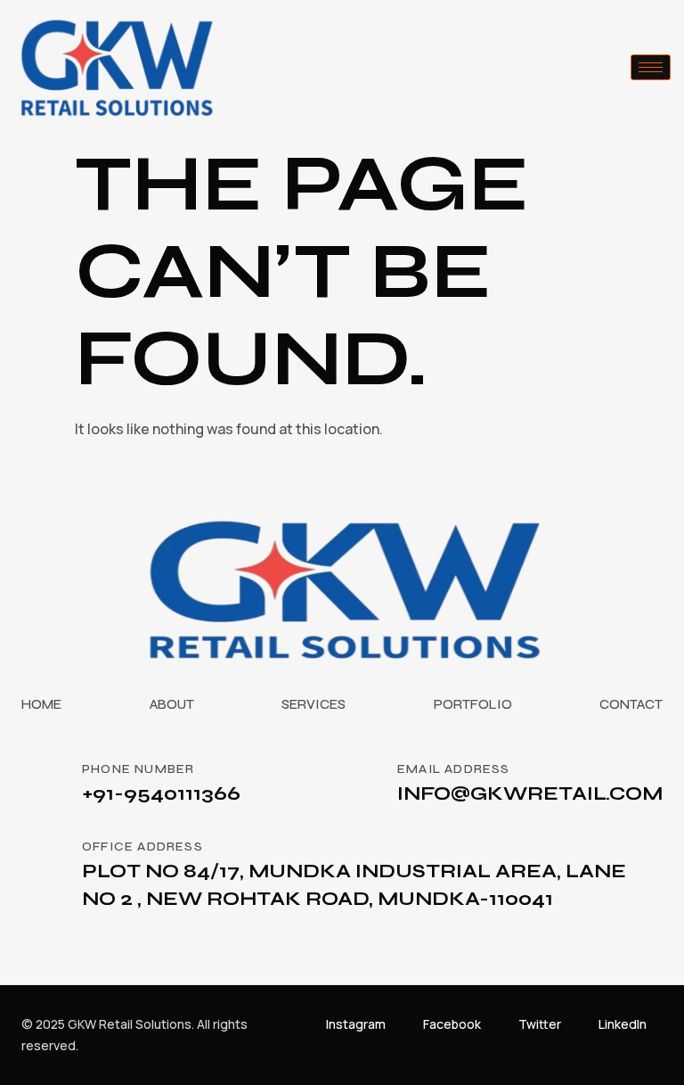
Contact (631, 704)
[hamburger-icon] (651, 67)
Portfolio (473, 704)
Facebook (452, 1023)
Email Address (453, 769)
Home (41, 704)
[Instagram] (395, 1024)
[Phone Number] (44, 782)
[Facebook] (490, 1024)
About (172, 704)
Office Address (142, 846)
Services (313, 704)
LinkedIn (622, 1023)
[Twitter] (571, 1024)
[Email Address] (360, 782)
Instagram (356, 1023)
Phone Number (138, 769)
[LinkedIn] (656, 1024)
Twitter (539, 1023)
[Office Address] (44, 859)
